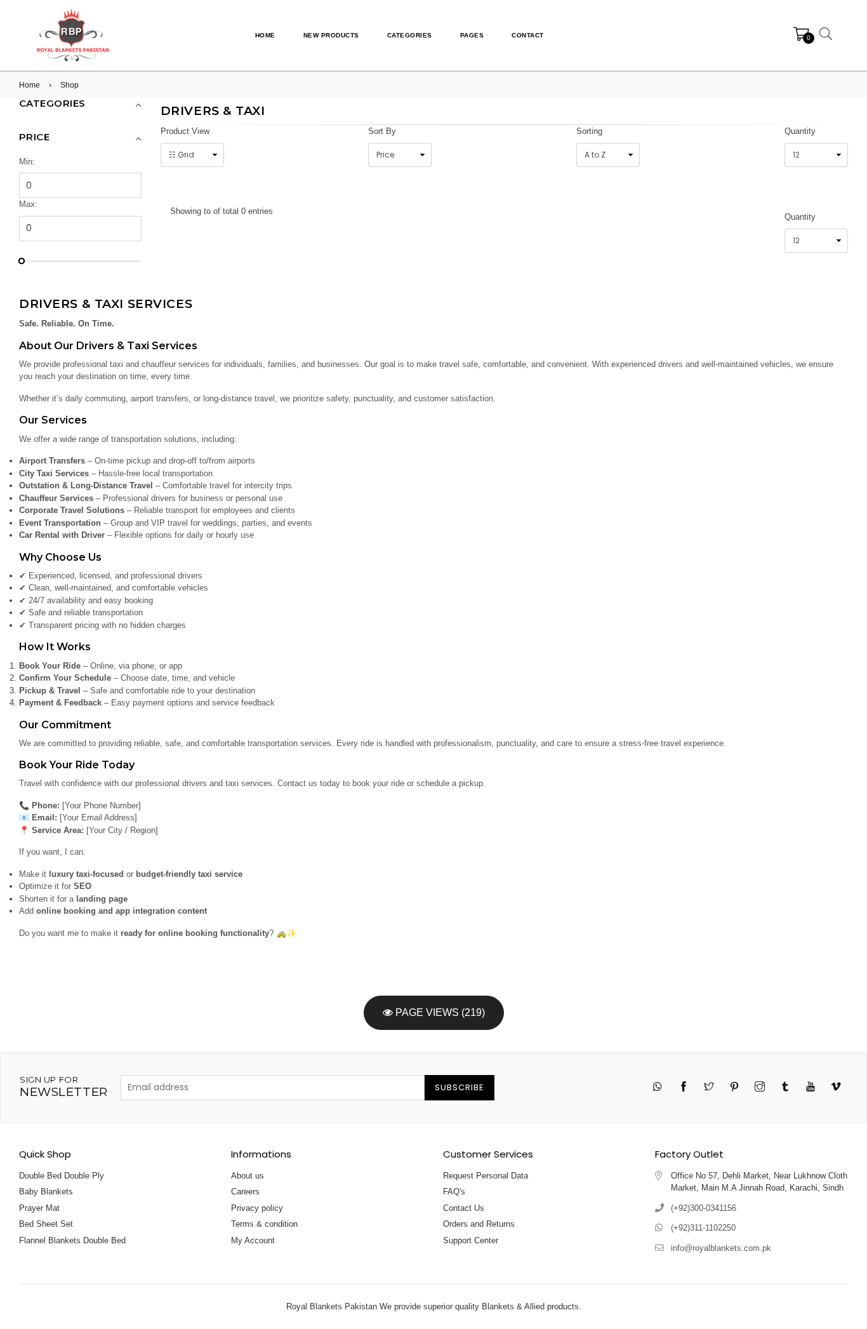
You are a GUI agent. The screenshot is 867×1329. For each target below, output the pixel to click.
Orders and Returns (479, 1224)
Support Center (470, 1240)
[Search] (824, 35)
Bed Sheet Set (46, 1224)
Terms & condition (264, 1224)
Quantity (800, 131)
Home (265, 35)
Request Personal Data (485, 1175)
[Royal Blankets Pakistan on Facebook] (683, 1088)
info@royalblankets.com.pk (721, 1248)
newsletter (64, 1087)
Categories (409, 35)
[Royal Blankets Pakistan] (73, 34)
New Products (331, 35)
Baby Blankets (46, 1191)
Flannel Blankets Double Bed (72, 1240)
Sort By (382, 131)
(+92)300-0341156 (703, 1208)
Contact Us (463, 1208)
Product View (185, 131)
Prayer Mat (39, 1208)
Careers (245, 1191)
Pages (472, 35)
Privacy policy (257, 1208)
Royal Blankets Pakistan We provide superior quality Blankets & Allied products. (433, 1306)
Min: (27, 161)
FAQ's (454, 1191)
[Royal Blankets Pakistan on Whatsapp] (658, 1087)
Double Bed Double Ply (61, 1175)
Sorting (589, 131)
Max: (28, 204)
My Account (253, 1240)
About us (247, 1175)
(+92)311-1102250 (703, 1227)
